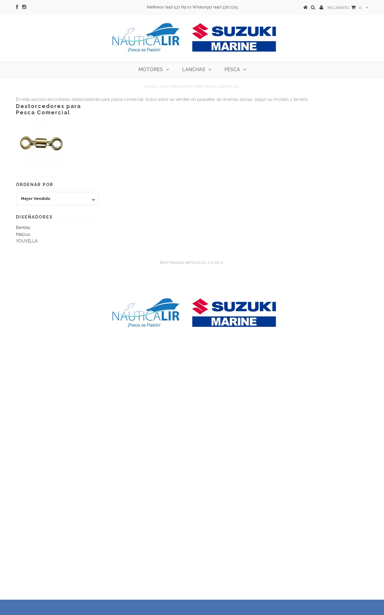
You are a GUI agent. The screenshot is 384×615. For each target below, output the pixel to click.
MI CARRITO (345, 7)
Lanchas (193, 69)
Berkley (23, 227)
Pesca (232, 69)
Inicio (150, 87)
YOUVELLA (27, 241)
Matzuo (23, 234)
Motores (150, 69)
